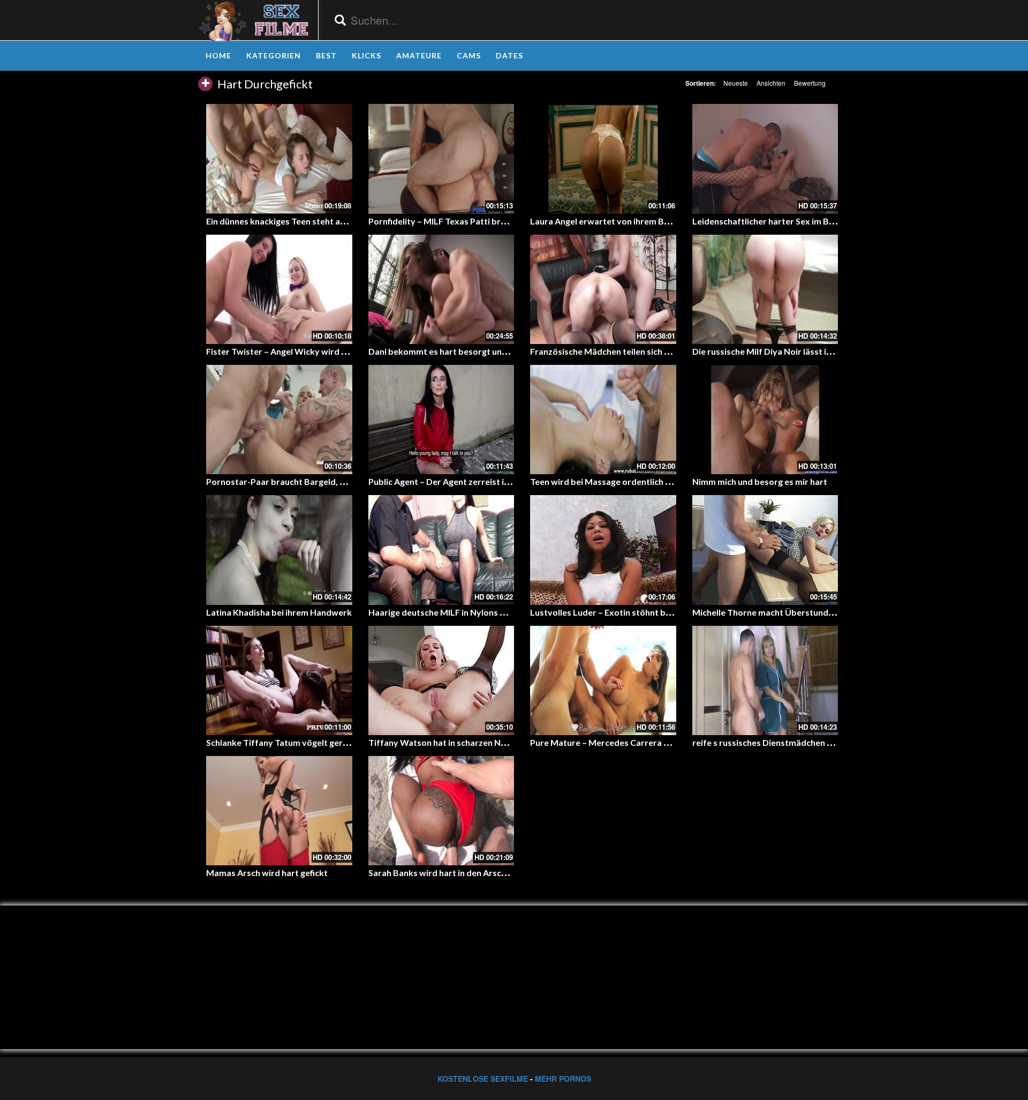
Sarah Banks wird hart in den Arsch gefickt (451, 872)
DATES (509, 55)
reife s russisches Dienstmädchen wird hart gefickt (792, 742)
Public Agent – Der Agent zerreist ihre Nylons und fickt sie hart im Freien (510, 481)
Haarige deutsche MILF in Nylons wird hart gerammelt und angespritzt (507, 612)
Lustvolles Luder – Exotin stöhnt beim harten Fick (628, 612)
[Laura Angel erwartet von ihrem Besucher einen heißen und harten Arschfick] (603, 158)
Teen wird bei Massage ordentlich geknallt (613, 481)
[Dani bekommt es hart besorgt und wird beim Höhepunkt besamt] (441, 289)
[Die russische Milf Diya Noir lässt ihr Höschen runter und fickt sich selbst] (765, 289)
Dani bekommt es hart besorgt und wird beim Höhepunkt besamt (497, 351)
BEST (326, 55)
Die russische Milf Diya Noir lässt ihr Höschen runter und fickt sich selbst (835, 351)
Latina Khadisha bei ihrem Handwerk (279, 612)
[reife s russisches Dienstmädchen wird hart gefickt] (765, 680)
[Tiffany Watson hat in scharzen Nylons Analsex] (441, 680)
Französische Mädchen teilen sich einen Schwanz (626, 351)
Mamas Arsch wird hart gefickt (267, 872)
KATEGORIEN (273, 55)
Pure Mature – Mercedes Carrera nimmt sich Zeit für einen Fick (654, 742)
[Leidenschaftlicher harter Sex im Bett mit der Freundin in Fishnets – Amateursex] (765, 158)
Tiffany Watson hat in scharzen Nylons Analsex (461, 742)
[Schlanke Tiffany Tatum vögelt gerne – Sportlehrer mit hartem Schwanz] (279, 680)
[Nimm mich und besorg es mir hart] (765, 419)
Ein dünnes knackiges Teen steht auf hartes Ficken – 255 (316, 221)
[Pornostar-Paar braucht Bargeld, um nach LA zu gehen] (279, 419)
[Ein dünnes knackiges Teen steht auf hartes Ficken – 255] (279, 158)
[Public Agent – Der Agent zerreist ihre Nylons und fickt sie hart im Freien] (441, 419)
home (218, 55)
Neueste (735, 82)
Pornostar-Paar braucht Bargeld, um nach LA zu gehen (313, 481)
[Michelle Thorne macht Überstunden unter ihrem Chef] (765, 549)
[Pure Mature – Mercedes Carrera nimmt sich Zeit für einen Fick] (603, 680)
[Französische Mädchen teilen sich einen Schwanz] (603, 289)
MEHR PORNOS (563, 1078)
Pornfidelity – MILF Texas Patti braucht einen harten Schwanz (489, 221)
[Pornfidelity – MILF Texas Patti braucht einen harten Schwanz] (441, 158)
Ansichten (771, 82)
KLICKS (366, 55)
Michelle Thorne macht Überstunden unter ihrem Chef (799, 612)
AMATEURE (419, 55)
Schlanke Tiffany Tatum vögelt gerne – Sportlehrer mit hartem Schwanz (348, 742)
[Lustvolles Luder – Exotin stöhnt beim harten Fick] (603, 549)
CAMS (469, 55)
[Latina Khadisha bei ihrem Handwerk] (279, 549)
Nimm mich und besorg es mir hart (759, 481)
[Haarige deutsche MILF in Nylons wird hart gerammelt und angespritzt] (441, 549)
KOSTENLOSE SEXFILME (482, 1078)
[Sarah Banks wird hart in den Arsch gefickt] (441, 810)
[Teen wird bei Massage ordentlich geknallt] (603, 419)
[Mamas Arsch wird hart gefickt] (279, 810)
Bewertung (810, 82)
